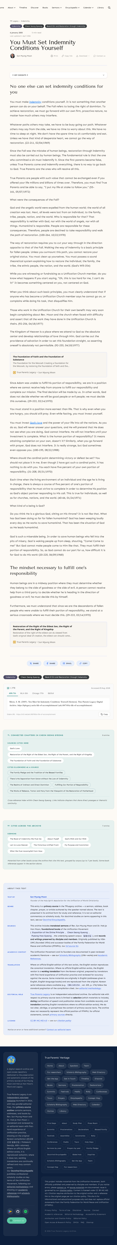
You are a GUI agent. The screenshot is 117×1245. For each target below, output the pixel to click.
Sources (87, 1210)
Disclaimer (77, 1210)
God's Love (15, 748)
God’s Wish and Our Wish (75, 839)
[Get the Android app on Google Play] (10, 1211)
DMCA (75, 1222)
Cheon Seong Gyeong (33, 26)
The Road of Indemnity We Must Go (26, 839)
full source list (71, 946)
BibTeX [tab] (51, 693)
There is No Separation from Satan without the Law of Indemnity (39, 779)
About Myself (53, 839)
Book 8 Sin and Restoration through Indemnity (66, 26)
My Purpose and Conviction (76, 845)
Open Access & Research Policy (58, 1222)
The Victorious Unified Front (46, 845)
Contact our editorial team (59, 1030)
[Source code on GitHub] (18, 1211)
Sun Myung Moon (24, 56)
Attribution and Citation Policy (58, 1218)
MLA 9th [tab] (24, 693)
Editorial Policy (80, 1218)
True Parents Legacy (40, 994)
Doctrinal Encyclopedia (54, 920)
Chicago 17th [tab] (38, 693)
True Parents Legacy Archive (63, 1231)
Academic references (53, 1214)
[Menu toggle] (15, 8)
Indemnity (25, 21)
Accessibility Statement (96, 1214)
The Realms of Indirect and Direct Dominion (29, 785)
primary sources (57, 1014)
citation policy (64, 1020)
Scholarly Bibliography (70, 955)
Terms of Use (64, 1210)
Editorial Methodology (74, 1214)
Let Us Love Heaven (19, 845)
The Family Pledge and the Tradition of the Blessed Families (36, 772)
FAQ (82, 1222)
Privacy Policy (51, 1210)
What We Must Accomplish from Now (26, 851)
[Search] (109, 7)
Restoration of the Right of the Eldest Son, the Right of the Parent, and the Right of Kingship (51, 754)
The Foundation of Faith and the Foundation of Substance (35, 761)
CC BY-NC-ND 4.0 (38, 1020)
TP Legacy (14, 21)
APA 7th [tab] (12, 693)
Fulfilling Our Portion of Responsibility (71, 785)
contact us (61, 1187)
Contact (95, 1210)
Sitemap (89, 1222)
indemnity (35, 101)
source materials (77, 1187)
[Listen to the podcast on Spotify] (25, 1211)
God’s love (36, 422)
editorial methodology (90, 988)
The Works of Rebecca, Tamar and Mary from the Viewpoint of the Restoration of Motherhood (51, 791)
